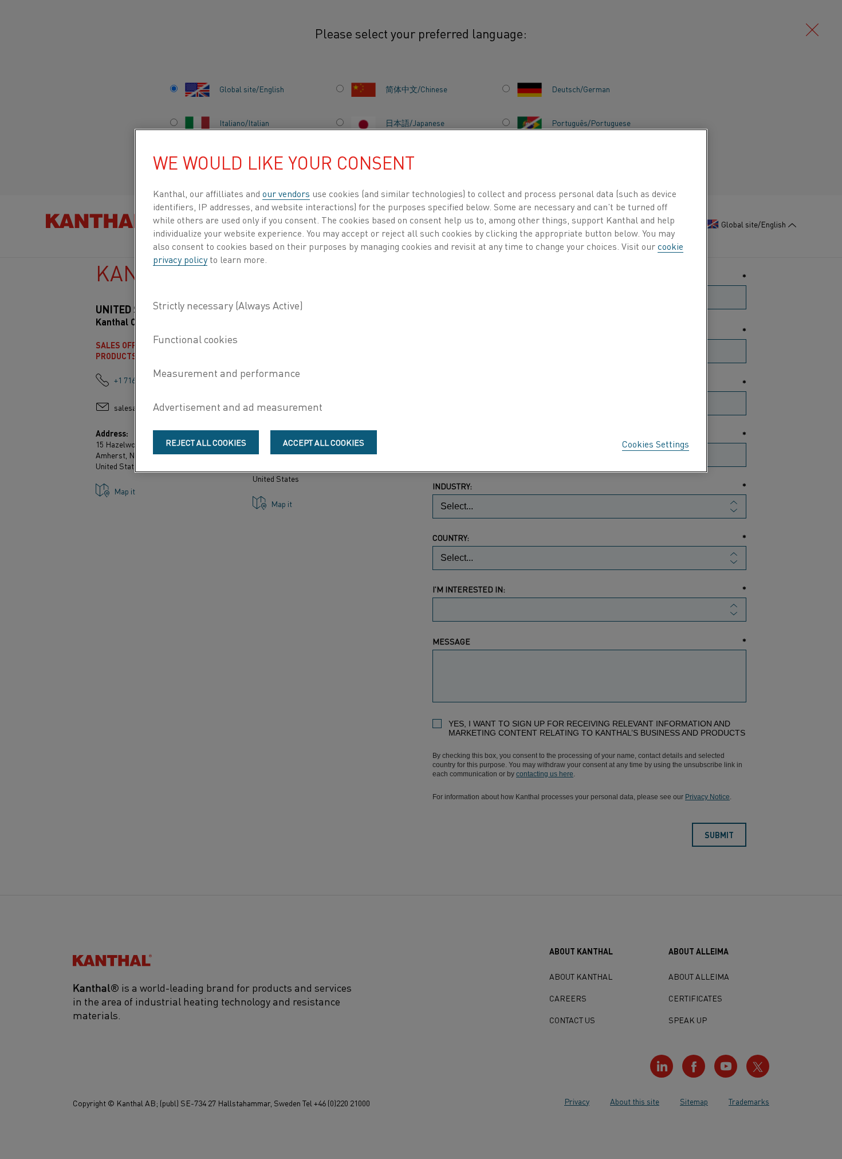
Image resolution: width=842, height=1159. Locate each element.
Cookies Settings (655, 443)
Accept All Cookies (323, 442)
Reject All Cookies (206, 442)
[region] (421, 301)
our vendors (286, 193)
